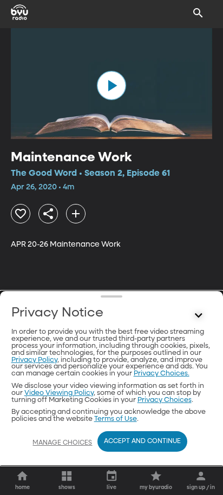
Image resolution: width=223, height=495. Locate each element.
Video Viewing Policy (59, 393)
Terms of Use (115, 419)
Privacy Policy (34, 360)
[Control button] (198, 315)
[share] (48, 213)
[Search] (198, 13)
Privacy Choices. (161, 373)
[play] (111, 85)
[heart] (20, 213)
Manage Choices (62, 443)
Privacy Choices (164, 400)
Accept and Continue (142, 441)
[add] (76, 213)
